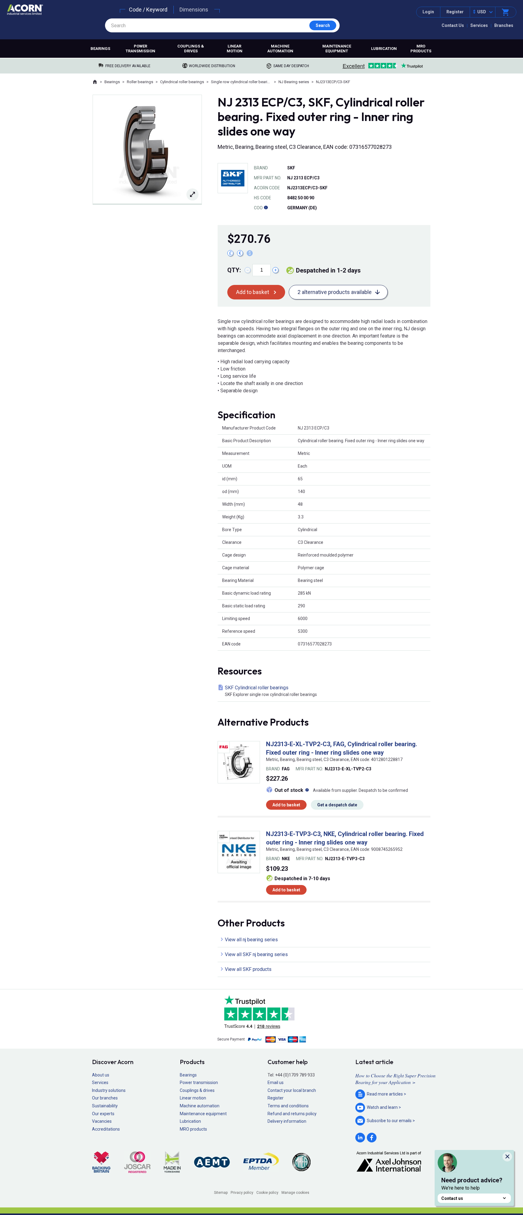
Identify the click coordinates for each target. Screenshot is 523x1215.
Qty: (234, 270)
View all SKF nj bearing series (256, 954)
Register (455, 11)
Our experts (103, 1113)
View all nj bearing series (251, 939)
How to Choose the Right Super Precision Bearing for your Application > (395, 1078)
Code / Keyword (148, 9)
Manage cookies (295, 1193)
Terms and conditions (288, 1105)
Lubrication (384, 48)
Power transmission (140, 48)
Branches (503, 25)
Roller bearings (140, 82)
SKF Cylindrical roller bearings (271, 691)
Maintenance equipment (336, 48)
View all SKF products (248, 969)
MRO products (420, 48)
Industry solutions (109, 1090)
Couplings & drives (190, 48)
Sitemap (221, 1193)
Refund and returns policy (292, 1113)
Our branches (105, 1098)
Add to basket (252, 292)
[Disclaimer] (266, 207)
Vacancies (102, 1121)
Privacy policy (242, 1193)
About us (100, 1075)
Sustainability (105, 1105)
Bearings (100, 48)
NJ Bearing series (293, 82)
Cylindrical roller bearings (182, 82)
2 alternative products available (335, 292)
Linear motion (234, 48)
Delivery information (287, 1121)
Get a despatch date (337, 804)
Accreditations (106, 1129)
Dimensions (193, 9)
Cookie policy (267, 1193)
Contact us (452, 1198)
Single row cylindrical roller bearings (241, 82)
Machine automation (280, 48)
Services (479, 25)
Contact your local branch (292, 1090)
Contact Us (453, 25)
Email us (276, 1082)
